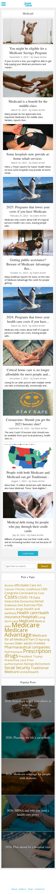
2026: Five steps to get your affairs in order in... (28, 703)
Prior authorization (19, 662)
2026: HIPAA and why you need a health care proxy (28, 812)
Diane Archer (40, 57)
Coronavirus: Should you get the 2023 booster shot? (28, 421)
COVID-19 (25, 597)
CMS (44, 589)
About (14, 889)
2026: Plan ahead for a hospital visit (28, 847)
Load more (28, 553)
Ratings (29, 664)
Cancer (9, 589)
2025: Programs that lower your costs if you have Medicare (28, 209)
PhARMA (39, 643)
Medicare (26, 624)
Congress (12, 593)
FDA (39, 605)
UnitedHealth (29, 672)
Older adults (24, 643)
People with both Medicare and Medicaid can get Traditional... (28, 474)
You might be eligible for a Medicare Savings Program (28, 50)
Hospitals (29, 616)
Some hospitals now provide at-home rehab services (28, 156)
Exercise (30, 605)
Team (30, 889)
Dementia (27, 601)
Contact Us (40, 889)
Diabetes (11, 605)
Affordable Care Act (28, 585)
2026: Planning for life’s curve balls (28, 737)
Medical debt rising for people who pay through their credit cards (28, 526)
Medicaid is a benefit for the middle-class (28, 103)
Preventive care (15, 660)
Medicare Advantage (18, 632)
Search (44, 566)
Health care (27, 612)
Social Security (17, 667)
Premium (16, 652)
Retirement (42, 664)
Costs (11, 597)
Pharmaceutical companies (27, 647)
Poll (7, 652)
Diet (20, 605)
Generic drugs (14, 609)
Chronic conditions (27, 589)
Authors (22, 889)
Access (9, 585)
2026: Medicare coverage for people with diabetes (28, 776)
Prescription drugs (28, 653)
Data (36, 597)
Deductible (12, 601)
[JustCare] (28, 7)
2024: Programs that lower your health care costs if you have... (28, 319)
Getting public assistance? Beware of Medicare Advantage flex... (28, 264)
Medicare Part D (26, 639)
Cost (41, 593)
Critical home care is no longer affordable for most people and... (28, 372)
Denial (39, 601)
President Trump (30, 656)
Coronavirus (28, 593)
